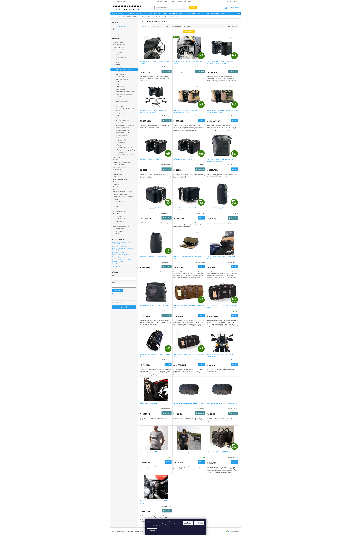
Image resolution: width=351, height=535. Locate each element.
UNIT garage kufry (120, 142)
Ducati (117, 62)
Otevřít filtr (189, 31)
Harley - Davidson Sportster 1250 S (125, 92)
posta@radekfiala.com (121, 26)
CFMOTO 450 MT (120, 87)
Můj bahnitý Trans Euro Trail (120, 246)
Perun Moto (116, 214)
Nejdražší (165, 26)
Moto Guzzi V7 (120, 77)
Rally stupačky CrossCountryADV (122, 162)
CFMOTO (118, 84)
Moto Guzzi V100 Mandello (123, 72)
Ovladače (117, 234)
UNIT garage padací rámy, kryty (123, 147)
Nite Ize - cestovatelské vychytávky (123, 192)
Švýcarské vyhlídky (117, 261)
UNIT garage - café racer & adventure (123, 50)
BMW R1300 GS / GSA (121, 202)
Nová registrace (116, 294)
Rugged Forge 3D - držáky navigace (123, 197)
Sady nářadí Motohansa (119, 167)
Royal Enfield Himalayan (122, 128)
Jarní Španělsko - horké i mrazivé (121, 259)
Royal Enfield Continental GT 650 (125, 125)
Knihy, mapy (116, 157)
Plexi (117, 115)
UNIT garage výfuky (120, 152)
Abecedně (187, 26)
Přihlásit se (118, 290)
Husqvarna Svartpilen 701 (123, 99)
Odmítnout (187, 523)
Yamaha (118, 82)
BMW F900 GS (119, 204)
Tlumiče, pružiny (117, 174)
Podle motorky (119, 52)
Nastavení (152, 531)
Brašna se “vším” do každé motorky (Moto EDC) (122, 249)
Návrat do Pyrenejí (117, 257)
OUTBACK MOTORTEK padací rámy (122, 45)
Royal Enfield (119, 123)
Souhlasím (199, 523)
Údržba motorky (117, 177)
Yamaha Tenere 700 (121, 219)
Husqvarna (118, 97)
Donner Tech (116, 184)
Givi (114, 189)
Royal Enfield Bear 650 (122, 135)
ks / (124, 307)
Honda (117, 104)
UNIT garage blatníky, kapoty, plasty (125, 150)
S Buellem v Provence (118, 266)
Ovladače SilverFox (118, 187)
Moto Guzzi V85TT (121, 74)
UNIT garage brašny (120, 140)
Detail (201, 120)
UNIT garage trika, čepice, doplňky (124, 155)
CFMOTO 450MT (120, 209)
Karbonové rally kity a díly (120, 194)
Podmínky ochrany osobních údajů (181, 1)
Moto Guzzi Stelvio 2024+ (123, 69)
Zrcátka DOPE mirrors (119, 165)
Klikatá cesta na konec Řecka (120, 254)
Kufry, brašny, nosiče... (122, 113)
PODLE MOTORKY (118, 42)
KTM (117, 118)
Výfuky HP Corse (117, 170)
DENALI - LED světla (118, 172)
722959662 (118, 29)
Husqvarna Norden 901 (122, 101)
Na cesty (115, 160)
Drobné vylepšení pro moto (120, 182)
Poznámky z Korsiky (118, 252)
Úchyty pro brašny (120, 221)
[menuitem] (117, 13)
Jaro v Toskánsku (117, 264)
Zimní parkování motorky (120, 211)
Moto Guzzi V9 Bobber (122, 79)
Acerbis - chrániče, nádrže (120, 179)
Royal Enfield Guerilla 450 (123, 133)
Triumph (118, 65)
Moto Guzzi (119, 67)
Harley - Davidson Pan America (124, 94)
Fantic (117, 138)
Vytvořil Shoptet (234, 531)
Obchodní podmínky (161, 1)
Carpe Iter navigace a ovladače (121, 226)
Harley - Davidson (120, 89)
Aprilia (117, 55)
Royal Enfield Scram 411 (122, 130)
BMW (117, 60)
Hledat (193, 7)
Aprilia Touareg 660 (121, 57)
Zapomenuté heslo (117, 296)
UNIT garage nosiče (120, 145)
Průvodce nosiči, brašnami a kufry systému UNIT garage (122, 243)
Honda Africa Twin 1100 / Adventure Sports (126, 109)
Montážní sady (119, 231)
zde (169, 526)
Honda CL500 (119, 106)
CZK (228, 1)
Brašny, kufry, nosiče (119, 47)
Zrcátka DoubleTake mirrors (121, 224)
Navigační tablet (119, 229)
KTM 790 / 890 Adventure (123, 120)
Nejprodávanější (176, 26)
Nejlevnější (156, 26)
